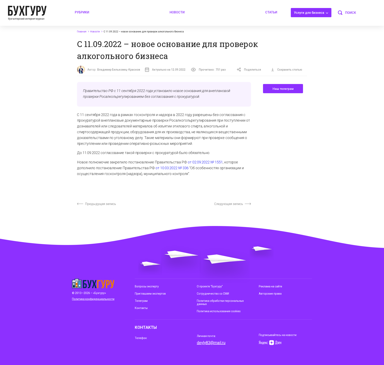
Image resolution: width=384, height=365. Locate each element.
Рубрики (82, 12)
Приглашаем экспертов (150, 293)
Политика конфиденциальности (93, 299)
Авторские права (270, 293)
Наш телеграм (283, 89)
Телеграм (141, 300)
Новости (177, 12)
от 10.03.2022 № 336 (172, 168)
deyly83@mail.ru (211, 343)
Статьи (271, 12)
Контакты (141, 308)
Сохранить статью (289, 69)
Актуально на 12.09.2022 (168, 69)
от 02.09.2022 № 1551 (205, 162)
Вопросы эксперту (147, 286)
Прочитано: (212, 69)
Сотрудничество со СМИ (213, 293)
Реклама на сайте (270, 286)
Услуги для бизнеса (309, 13)
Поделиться (252, 69)
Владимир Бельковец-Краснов (118, 69)
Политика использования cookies (219, 311)
